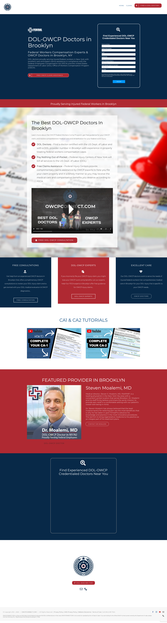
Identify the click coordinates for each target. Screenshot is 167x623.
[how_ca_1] (54, 329)
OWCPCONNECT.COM (29, 612)
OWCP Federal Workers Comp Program (66, 135)
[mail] (81, 589)
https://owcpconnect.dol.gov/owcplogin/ (25, 617)
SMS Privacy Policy (70, 612)
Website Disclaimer (84, 612)
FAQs (38, 617)
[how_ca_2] (113, 329)
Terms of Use (96, 612)
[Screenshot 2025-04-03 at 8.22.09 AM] (119, 27)
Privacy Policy (58, 612)
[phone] (85, 589)
